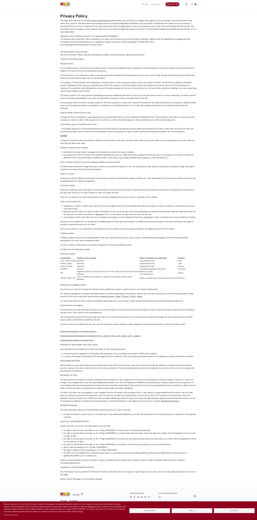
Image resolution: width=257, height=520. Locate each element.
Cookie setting (149, 510)
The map (145, 4)
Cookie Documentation (11, 515)
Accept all (234, 510)
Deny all (192, 510)
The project (156, 4)
